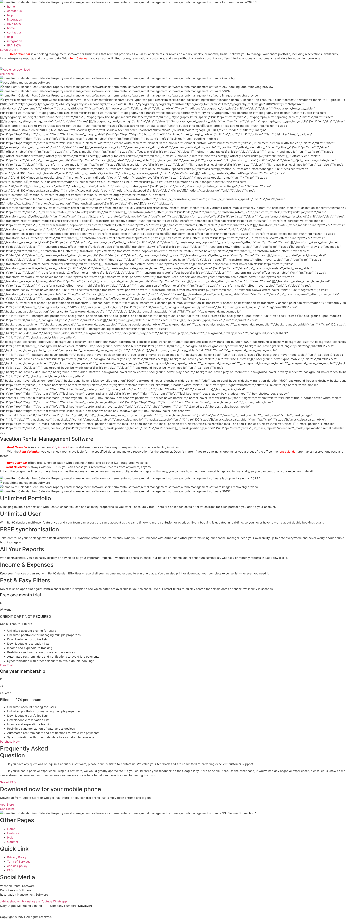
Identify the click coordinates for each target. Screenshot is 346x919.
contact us (14, 11)
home (11, 6)
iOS (54, 447)
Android (63, 447)
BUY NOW (14, 24)
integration (14, 19)
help (10, 15)
